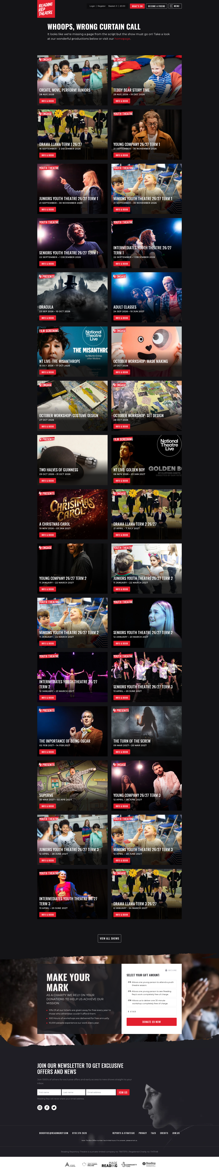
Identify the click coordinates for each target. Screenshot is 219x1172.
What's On (137, 6)
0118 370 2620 (79, 1133)
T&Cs (153, 1133)
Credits (164, 1133)
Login (92, 6)
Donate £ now (151, 1022)
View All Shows (109, 938)
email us (134, 1140)
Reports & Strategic (124, 1133)
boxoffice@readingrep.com (53, 1133)
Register (102, 6)
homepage (122, 38)
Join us (176, 1133)
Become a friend (156, 6)
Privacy (143, 1133)
